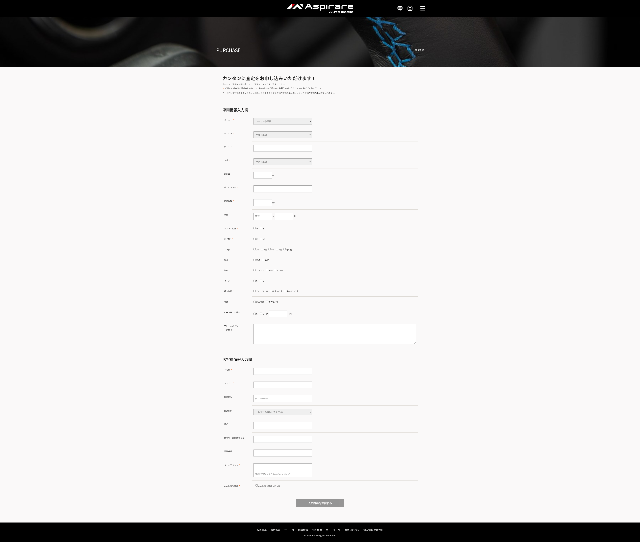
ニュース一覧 (333, 530)
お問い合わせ (352, 530)
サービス (289, 530)
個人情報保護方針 (314, 92)
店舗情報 (303, 530)
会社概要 (317, 530)
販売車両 (262, 530)
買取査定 (275, 530)
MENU (422, 8)
